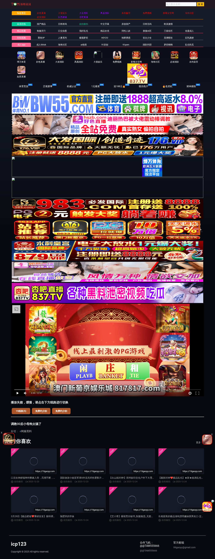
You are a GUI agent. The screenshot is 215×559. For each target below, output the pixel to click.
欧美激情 (168, 24)
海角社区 (62, 44)
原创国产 (126, 24)
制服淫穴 (41, 31)
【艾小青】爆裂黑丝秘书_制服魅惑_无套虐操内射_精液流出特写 (142, 516)
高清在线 (21, 24)
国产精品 (41, 24)
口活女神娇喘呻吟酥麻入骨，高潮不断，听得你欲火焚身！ (41, 477)
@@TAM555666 (148, 550)
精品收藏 (21, 31)
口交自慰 (62, 31)
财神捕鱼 (191, 86)
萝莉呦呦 (168, 44)
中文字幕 (104, 24)
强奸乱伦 (83, 31)
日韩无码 (147, 24)
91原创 (104, 44)
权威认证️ (71, 86)
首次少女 (147, 38)
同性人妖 (126, 31)
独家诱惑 (126, 38)
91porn (126, 44)
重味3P (41, 38)
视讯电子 (143, 86)
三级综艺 (168, 31)
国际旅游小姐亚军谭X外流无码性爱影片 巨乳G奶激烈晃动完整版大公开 (97, 477)
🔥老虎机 (167, 86)
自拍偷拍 (83, 24)
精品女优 (104, 31)
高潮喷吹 (168, 38)
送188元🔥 (119, 86)
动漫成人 (189, 31)
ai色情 (84, 44)
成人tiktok (41, 44)
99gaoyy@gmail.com (184, 547)
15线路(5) (21, 411)
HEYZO (104, 38)
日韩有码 (62, 24)
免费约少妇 (41, 411)
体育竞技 (23, 86)
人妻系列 (62, 38)
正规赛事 (47, 86)
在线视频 (21, 38)
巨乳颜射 (189, 38)
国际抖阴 (147, 44)
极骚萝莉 (83, 38)
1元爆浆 (95, 86)
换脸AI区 (147, 31)
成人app (21, 44)
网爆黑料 (26, 431)
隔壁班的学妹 (67, 516)
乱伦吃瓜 (189, 44)
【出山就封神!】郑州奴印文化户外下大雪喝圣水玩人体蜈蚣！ (141, 477)
